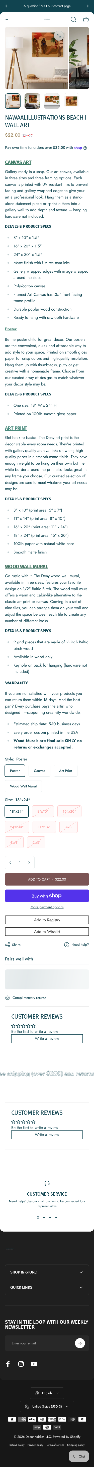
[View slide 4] (56, 1217)
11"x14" (44, 826)
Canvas (39, 770)
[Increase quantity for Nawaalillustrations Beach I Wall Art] (29, 862)
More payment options (47, 907)
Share (16, 944)
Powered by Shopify (66, 1436)
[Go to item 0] (13, 101)
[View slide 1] (38, 1217)
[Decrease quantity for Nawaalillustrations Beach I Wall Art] (10, 862)
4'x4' (14, 842)
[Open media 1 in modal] (59, 36)
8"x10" (43, 811)
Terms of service (55, 1445)
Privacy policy (35, 1445)
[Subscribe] (80, 1343)
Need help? (80, 944)
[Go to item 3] (52, 101)
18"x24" (16, 811)
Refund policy (17, 1445)
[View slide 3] (50, 1217)
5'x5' (36, 842)
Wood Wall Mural (23, 786)
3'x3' (68, 826)
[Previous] (7, 6)
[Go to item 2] (32, 101)
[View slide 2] (44, 1217)
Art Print (65, 770)
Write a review (47, 1038)
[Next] (86, 6)
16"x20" (69, 811)
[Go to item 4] (71, 101)
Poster (15, 770)
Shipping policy (76, 1445)
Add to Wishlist (47, 931)
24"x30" (17, 826)
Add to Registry (47, 920)
